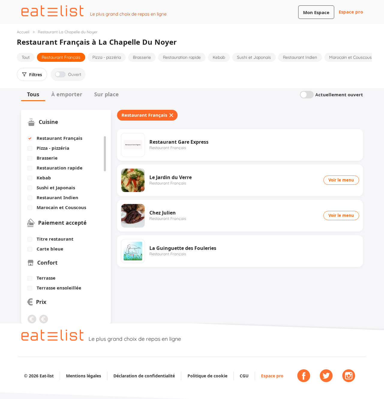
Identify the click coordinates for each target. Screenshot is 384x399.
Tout (26, 57)
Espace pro (351, 12)
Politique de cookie (207, 375)
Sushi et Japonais (254, 57)
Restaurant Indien (300, 57)
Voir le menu (341, 180)
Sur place (106, 94)
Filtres (35, 74)
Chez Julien (162, 213)
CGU (244, 375)
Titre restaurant (55, 239)
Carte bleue (50, 249)
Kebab (219, 57)
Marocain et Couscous (350, 57)
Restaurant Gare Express (178, 142)
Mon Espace (316, 12)
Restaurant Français (61, 57)
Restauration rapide (182, 57)
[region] (63, 173)
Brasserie (142, 57)
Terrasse (46, 278)
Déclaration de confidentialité (144, 375)
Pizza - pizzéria (106, 57)
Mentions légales (83, 375)
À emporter (66, 94)
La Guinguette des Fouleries (182, 248)
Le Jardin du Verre (170, 177)
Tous (33, 94)
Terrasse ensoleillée (59, 288)
